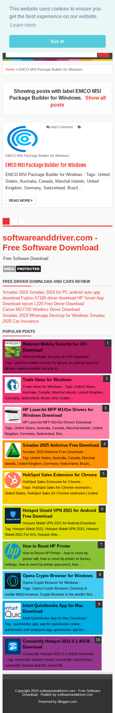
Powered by (47, 701)
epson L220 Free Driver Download (53, 303)
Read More (20, 200)
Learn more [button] (23, 25)
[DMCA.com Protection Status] (22, 271)
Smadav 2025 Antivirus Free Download (61, 445)
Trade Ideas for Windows (47, 379)
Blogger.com (67, 701)
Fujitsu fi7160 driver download (48, 298)
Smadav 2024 (15, 292)
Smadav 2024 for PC (48, 292)
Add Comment (62, 127)
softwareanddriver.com (75, 694)
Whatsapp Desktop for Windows (58, 315)
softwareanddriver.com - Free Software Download (51, 242)
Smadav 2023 (15, 315)
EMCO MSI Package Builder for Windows (37, 155)
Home (10, 69)
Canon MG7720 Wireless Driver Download (41, 309)
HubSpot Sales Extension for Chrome (60, 474)
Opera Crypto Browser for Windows (58, 575)
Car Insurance (26, 321)
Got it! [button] (58, 41)
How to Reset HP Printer (46, 546)
